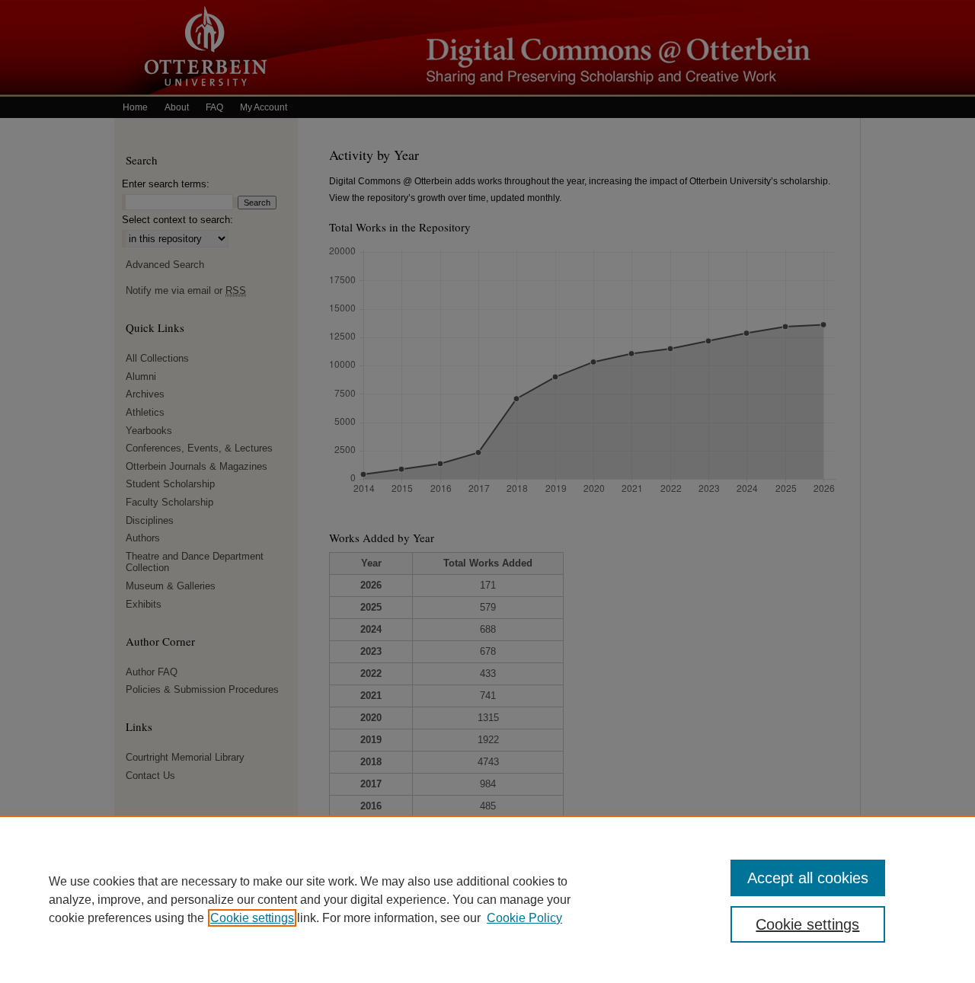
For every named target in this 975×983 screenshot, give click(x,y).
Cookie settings (252, 917)
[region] (487, 899)
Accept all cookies (807, 878)
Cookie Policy (524, 917)
